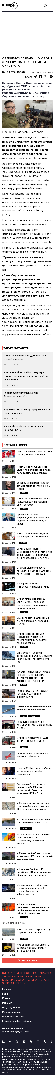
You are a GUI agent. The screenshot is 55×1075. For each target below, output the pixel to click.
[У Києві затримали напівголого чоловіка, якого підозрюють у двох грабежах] (8, 501)
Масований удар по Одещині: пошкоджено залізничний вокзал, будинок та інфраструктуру (32, 890)
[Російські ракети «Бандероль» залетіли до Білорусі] (8, 755)
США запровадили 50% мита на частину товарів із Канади (34, 453)
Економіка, (37, 976)
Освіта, (20, 979)
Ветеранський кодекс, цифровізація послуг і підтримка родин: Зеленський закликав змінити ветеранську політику (34, 553)
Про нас (6, 998)
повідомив (40, 326)
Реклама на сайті (11, 1012)
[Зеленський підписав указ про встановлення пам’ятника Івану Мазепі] (8, 485)
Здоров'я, (8, 983)
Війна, (6, 973)
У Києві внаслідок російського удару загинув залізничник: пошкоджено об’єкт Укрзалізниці (26, 376)
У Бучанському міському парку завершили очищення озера (33, 821)
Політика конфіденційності (17, 1021)
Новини (6, 993)
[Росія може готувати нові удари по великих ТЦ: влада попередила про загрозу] (8, 469)
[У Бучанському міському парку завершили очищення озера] (8, 822)
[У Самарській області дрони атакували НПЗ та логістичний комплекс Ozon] (8, 856)
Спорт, (45, 979)
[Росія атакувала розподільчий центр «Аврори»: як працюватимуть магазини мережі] (8, 837)
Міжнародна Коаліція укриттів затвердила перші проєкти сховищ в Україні (33, 947)
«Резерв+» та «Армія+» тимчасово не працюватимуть (33, 585)
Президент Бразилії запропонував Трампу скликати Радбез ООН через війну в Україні (34, 519)
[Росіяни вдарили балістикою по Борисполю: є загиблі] (8, 709)
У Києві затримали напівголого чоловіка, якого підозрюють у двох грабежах (33, 501)
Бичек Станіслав (13, 72)
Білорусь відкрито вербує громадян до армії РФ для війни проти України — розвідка (34, 570)
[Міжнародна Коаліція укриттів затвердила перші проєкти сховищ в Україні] (8, 947)
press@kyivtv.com (19, 1031)
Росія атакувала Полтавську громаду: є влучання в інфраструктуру (32, 693)
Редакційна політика (13, 1016)
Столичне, (17, 973)
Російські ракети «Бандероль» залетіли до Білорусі (33, 754)
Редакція (7, 1002)
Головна (6, 989)
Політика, (30, 973)
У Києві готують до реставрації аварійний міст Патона (34, 931)
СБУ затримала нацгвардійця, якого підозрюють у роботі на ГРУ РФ (33, 620)
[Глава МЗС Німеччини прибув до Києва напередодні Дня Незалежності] (8, 771)
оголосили (9, 233)
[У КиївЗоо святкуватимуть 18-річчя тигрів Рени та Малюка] (8, 536)
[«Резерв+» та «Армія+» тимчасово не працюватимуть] (8, 586)
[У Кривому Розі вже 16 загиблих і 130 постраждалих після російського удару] (8, 872)
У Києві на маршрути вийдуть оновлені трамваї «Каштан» (32, 739)
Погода (20, 983)
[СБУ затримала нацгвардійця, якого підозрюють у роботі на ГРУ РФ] (8, 620)
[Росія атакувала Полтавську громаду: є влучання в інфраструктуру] (8, 693)
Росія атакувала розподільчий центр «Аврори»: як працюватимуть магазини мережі (33, 839)
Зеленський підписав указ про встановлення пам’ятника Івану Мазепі (33, 485)
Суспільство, (20, 976)
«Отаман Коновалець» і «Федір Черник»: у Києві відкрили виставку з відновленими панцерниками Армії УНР (33, 676)
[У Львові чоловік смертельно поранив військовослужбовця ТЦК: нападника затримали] (8, 806)
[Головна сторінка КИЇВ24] (10, 6)
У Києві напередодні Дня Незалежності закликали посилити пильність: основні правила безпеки (32, 638)
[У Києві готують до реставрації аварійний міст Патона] (8, 932)
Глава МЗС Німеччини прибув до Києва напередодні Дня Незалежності (34, 771)
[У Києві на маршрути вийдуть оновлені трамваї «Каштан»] (8, 740)
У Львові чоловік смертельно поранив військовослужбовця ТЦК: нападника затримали (33, 806)
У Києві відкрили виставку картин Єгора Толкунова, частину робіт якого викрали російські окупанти (32, 603)
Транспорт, (32, 979)
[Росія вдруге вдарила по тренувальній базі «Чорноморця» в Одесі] (8, 724)
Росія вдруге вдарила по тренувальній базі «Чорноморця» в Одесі (34, 724)
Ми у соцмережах (12, 1007)
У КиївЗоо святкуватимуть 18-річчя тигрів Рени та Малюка (33, 535)
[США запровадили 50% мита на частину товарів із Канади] (8, 454)
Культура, (8, 979)
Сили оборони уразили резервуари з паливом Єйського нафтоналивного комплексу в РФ (34, 657)
